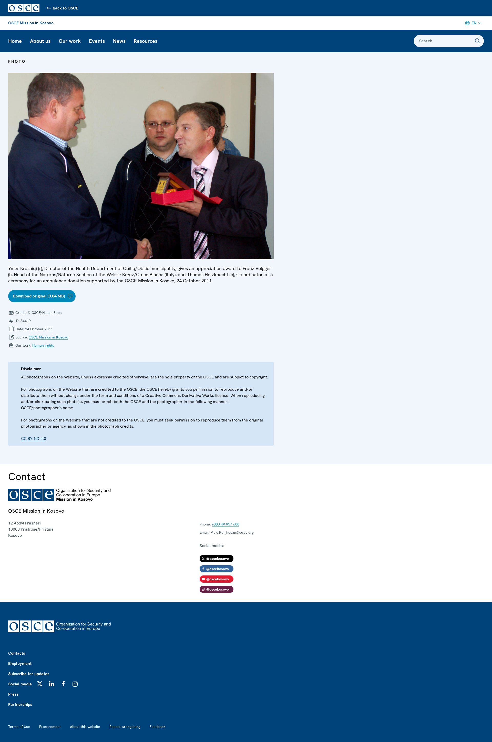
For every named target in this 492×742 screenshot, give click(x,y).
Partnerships (20, 704)
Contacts (16, 653)
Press (13, 694)
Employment (20, 663)
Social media (20, 684)
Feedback (157, 726)
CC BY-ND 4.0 (33, 438)
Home (15, 41)
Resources (145, 41)
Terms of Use (19, 726)
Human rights (43, 345)
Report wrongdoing (124, 726)
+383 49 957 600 (225, 524)
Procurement (50, 726)
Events (97, 41)
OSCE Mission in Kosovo (31, 23)
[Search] (477, 41)
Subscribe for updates (28, 673)
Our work (70, 41)
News (119, 41)
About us (40, 41)
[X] (40, 683)
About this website (85, 726)
